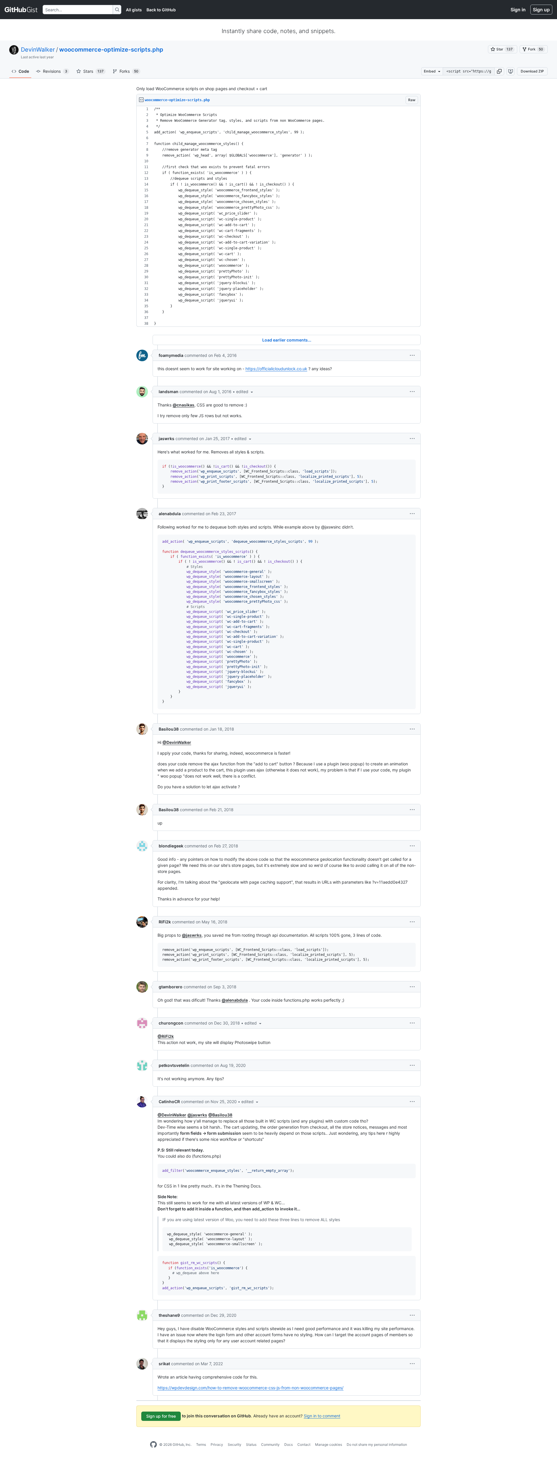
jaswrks (166, 438)
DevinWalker (38, 49)
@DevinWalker (176, 742)
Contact (303, 1444)
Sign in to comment (322, 1415)
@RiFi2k (166, 1036)
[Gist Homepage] (21, 9)
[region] (278, 216)
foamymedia (171, 355)
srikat (164, 1363)
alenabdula (170, 513)
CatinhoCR (169, 1101)
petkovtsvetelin (174, 1065)
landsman (168, 391)
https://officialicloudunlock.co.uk (276, 368)
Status (251, 1444)
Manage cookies (328, 1444)
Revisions (55, 71)
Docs (288, 1444)
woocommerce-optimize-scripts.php (111, 49)
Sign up (541, 9)
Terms (201, 1444)
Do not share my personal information (377, 1444)
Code (24, 71)
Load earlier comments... (286, 339)
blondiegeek (171, 845)
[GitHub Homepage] (153, 1444)
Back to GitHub (161, 9)
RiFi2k (165, 921)
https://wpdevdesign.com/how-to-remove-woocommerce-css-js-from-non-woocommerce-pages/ (250, 1387)
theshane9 (169, 1315)
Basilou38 (169, 729)
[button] (499, 71)
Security (234, 1444)
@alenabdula (235, 1000)
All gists (134, 9)
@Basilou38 (220, 1114)
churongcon (171, 1022)
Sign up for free (161, 1416)
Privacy (217, 1444)
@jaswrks (192, 935)
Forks (129, 71)
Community (270, 1444)
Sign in (518, 9)
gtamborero (170, 986)
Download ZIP (532, 71)
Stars (93, 71)
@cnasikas (183, 404)
